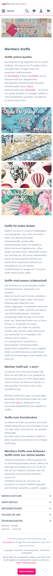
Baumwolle (13, 76)
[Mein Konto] (41, 11)
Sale (18, 402)
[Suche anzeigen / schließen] (27, 11)
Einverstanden (26, 571)
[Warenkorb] (48, 11)
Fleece (30, 86)
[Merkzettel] (34, 11)
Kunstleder (33, 76)
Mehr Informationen (26, 562)
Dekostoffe (30, 90)
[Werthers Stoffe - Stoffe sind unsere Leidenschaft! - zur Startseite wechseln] (13, 4)
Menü (10, 11)
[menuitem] (8, 11)
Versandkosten (9, 542)
